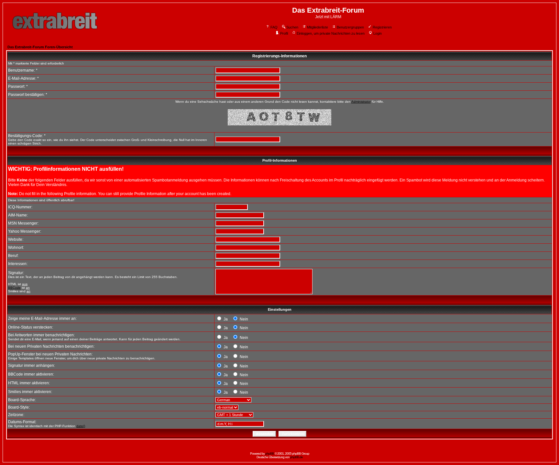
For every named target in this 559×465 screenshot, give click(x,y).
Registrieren (382, 27)
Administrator (361, 101)
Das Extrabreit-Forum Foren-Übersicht (40, 47)
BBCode (14, 287)
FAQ (274, 27)
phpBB (269, 453)
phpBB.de (296, 457)
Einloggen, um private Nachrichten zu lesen (331, 33)
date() (80, 426)
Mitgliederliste (317, 27)
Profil (284, 33)
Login (377, 33)
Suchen (292, 27)
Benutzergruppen (350, 27)
